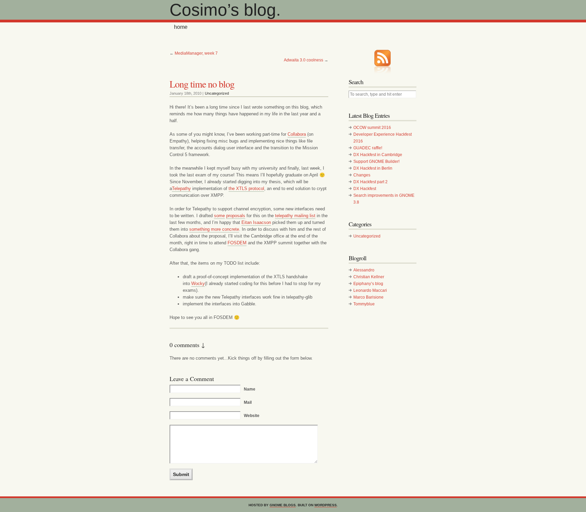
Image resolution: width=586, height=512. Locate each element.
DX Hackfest (364, 188)
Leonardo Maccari (370, 290)
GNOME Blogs (283, 505)
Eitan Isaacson (256, 222)
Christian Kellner (368, 276)
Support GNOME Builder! (376, 161)
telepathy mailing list (295, 215)
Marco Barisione (368, 297)
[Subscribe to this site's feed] (382, 58)
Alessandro (363, 270)
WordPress (325, 505)
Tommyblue (364, 304)
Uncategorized (217, 93)
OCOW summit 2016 (372, 127)
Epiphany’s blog (368, 283)
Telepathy (181, 188)
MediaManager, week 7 (196, 53)
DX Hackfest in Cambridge (377, 154)
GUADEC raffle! (367, 148)
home (181, 27)
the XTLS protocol (246, 188)
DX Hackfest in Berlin (372, 168)
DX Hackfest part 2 (370, 181)
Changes (361, 175)
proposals (235, 215)
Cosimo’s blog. (225, 9)
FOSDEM (237, 242)
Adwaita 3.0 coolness (303, 60)
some (219, 215)
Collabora (297, 134)
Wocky (198, 283)
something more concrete (214, 229)
